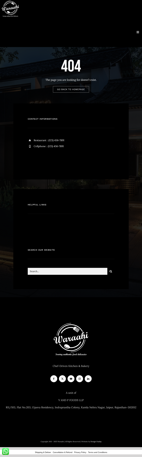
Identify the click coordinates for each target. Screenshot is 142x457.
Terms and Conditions (97, 452)
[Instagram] (79, 378)
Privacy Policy (80, 452)
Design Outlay (96, 441)
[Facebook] (53, 378)
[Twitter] (62, 378)
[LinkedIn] (88, 378)
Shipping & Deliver (43, 452)
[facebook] (31, 159)
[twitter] (38, 159)
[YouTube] (71, 378)
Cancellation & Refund (62, 452)
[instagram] (46, 159)
